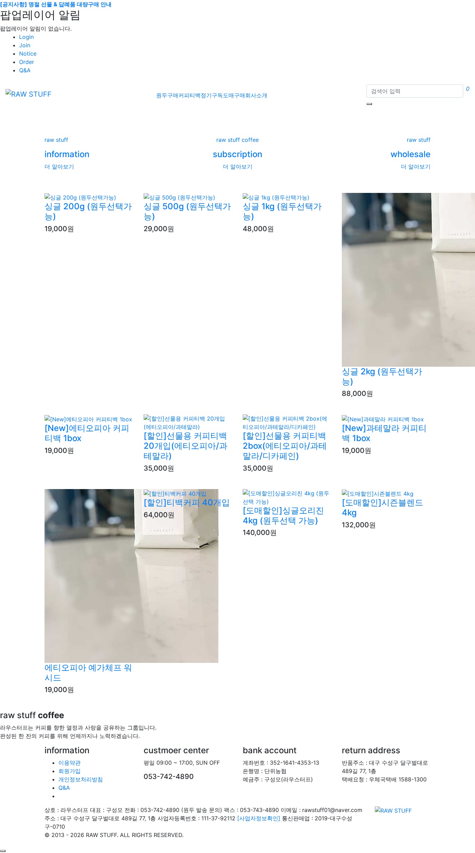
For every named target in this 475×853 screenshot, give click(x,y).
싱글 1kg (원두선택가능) (282, 211)
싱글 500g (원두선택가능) (187, 211)
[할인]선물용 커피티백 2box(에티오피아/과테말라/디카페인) (285, 446)
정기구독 (212, 95)
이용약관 (69, 762)
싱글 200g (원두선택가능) (88, 211)
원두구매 (167, 95)
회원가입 (69, 770)
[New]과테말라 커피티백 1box (384, 433)
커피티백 (189, 95)
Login (26, 36)
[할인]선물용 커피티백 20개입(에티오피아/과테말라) (185, 446)
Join (24, 45)
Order (26, 61)
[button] (35, 115)
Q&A (25, 70)
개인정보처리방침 (80, 779)
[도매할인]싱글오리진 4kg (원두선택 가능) (283, 515)
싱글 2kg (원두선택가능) (382, 376)
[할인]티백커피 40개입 (187, 502)
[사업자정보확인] (258, 818)
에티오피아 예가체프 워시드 (88, 673)
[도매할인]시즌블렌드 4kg (382, 507)
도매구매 (234, 95)
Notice (28, 53)
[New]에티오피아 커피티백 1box (87, 433)
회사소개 (256, 95)
